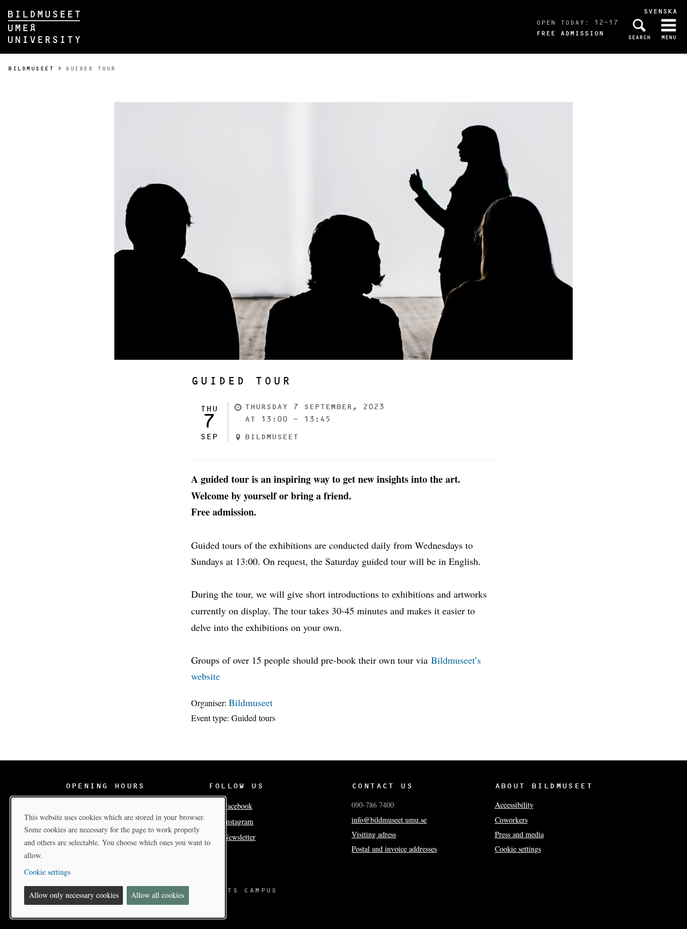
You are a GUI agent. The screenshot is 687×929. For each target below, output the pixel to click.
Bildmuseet (31, 68)
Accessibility (514, 805)
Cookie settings (518, 849)
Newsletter (239, 837)
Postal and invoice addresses (394, 849)
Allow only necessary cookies (74, 895)
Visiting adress (374, 834)
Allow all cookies (157, 895)
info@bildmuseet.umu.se (389, 820)
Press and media (519, 834)
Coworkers (511, 820)
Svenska (660, 11)
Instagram (238, 821)
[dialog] (118, 857)
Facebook (237, 806)
